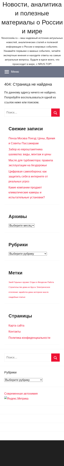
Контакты (15, 331)
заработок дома (26, 292)
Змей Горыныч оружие (19, 282)
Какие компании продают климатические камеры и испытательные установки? (27, 192)
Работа (50, 282)
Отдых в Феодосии (38, 282)
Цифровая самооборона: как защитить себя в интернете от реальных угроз (28, 176)
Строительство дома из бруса (22, 287)
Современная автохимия (21, 393)
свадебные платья (17, 297)
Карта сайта (16, 325)
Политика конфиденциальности (29, 337)
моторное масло (41, 292)
